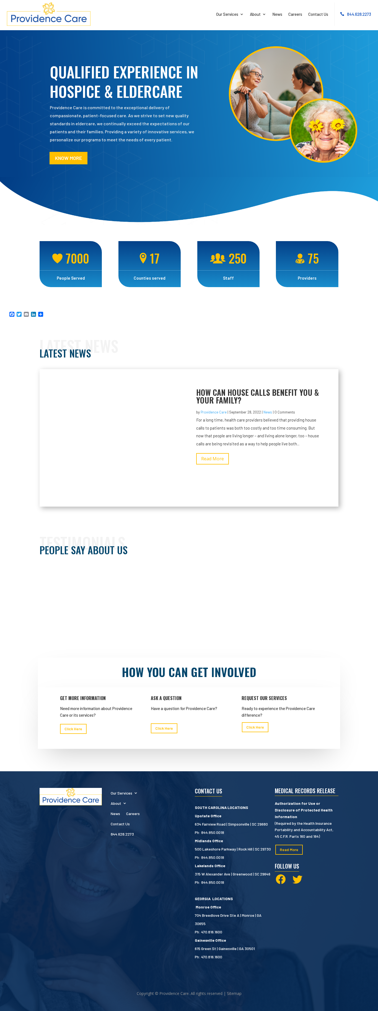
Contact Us (318, 14)
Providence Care (214, 412)
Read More (212, 459)
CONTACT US (208, 791)
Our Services (227, 14)
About (255, 14)
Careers (295, 14)
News (277, 14)
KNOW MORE (68, 158)
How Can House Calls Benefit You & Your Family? (257, 396)
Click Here (73, 728)
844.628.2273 (359, 14)
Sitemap (234, 993)
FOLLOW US (287, 866)
